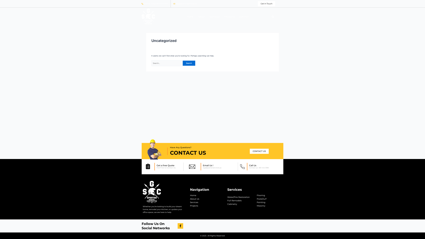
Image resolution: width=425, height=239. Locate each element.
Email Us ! (208, 165)
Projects (229, 16)
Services (215, 16)
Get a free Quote (165, 165)
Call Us (252, 165)
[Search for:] (167, 63)
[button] (273, 16)
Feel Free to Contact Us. (166, 168)
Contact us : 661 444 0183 (259, 168)
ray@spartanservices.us (212, 168)
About (201, 16)
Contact (244, 16)
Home (190, 16)
